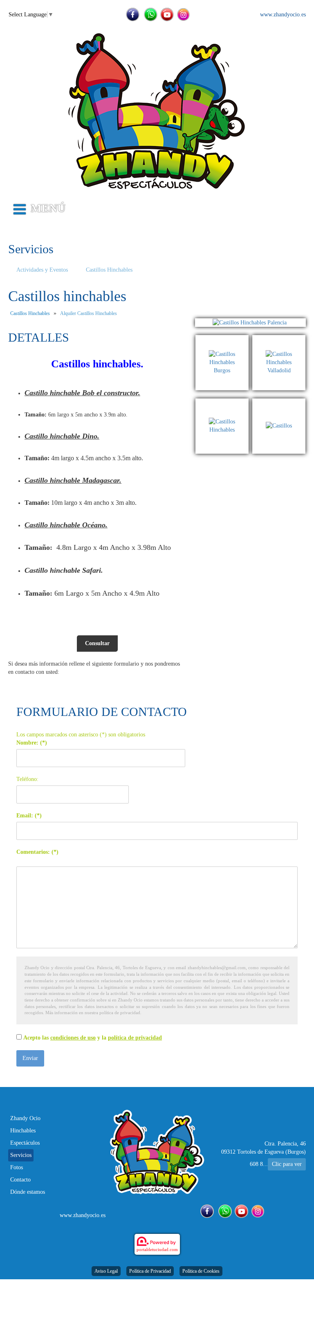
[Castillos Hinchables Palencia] (250, 322)
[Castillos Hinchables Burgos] (224, 339)
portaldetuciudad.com (157, 1249)
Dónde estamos (27, 1192)
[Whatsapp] (151, 14)
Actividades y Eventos (42, 270)
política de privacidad (135, 1038)
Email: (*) (29, 815)
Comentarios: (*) (37, 852)
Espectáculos (25, 1143)
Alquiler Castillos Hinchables (88, 313)
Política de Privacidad (150, 1271)
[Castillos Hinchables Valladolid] (278, 339)
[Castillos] (278, 402)
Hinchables (23, 1130)
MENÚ (48, 208)
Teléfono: (27, 779)
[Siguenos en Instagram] (183, 14)
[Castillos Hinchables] (224, 402)
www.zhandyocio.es (283, 14)
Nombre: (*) (31, 743)
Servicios (20, 1155)
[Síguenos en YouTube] (167, 14)
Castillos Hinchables (109, 270)
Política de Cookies (201, 1271)
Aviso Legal (106, 1271)
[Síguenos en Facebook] (133, 14)
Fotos (16, 1167)
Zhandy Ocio (25, 1118)
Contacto (20, 1180)
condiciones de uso (73, 1038)
